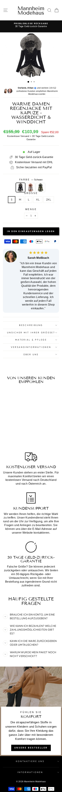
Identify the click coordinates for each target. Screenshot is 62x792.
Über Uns (31, 354)
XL (38, 199)
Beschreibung (31, 325)
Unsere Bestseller (31, 748)
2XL (48, 199)
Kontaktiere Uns (30, 761)
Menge (31, 209)
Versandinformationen (31, 347)
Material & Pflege (31, 339)
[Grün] (40, 187)
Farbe (31, 180)
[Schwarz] (20, 187)
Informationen (30, 772)
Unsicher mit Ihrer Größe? (31, 332)
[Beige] (30, 187)
